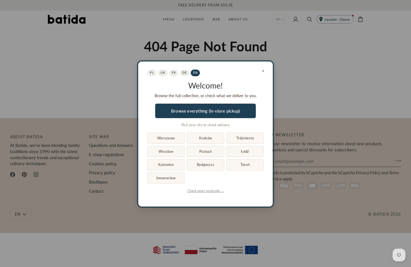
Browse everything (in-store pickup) (205, 110)
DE (184, 72)
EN (195, 72)
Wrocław (166, 151)
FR (174, 72)
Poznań (205, 151)
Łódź (245, 151)
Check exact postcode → (205, 191)
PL (152, 72)
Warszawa (166, 138)
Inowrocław (166, 178)
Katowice (166, 164)
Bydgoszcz (205, 164)
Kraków (205, 138)
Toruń (245, 164)
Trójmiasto (245, 138)
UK (162, 72)
